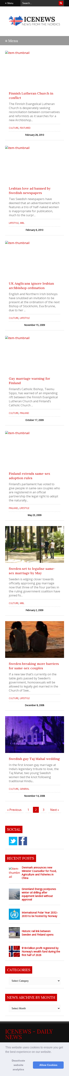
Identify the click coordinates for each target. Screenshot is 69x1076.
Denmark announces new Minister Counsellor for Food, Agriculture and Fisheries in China (39, 873)
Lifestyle (14, 223)
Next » (54, 810)
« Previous (14, 810)
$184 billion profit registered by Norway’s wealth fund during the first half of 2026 (41, 951)
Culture (13, 127)
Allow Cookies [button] (48, 1064)
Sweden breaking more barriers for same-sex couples (34, 666)
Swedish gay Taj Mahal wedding (34, 759)
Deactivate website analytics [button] (18, 1065)
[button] (52, 1052)
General (24, 788)
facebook (23, 841)
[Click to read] (34, 69)
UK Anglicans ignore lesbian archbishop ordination (31, 285)
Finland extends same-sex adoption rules (29, 475)
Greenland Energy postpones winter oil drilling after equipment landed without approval (39, 894)
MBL (22, 223)
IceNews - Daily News (29, 1034)
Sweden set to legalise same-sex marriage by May (32, 570)
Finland (24, 413)
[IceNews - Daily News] (34, 27)
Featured (25, 127)
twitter (13, 841)
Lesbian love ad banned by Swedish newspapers (30, 190)
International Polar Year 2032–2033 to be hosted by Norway (40, 914)
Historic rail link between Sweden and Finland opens (38, 932)
